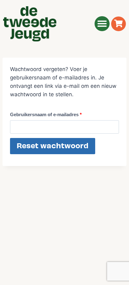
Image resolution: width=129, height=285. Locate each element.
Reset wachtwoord (53, 146)
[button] (102, 23)
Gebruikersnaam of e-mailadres (47, 113)
